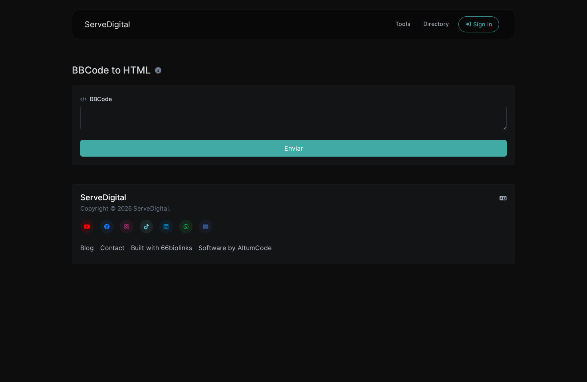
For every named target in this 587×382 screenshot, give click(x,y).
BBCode (100, 99)
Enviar (293, 148)
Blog (87, 248)
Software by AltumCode (235, 248)
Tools (403, 23)
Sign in (482, 24)
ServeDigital (107, 24)
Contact (112, 248)
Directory (436, 23)
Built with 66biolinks (161, 248)
